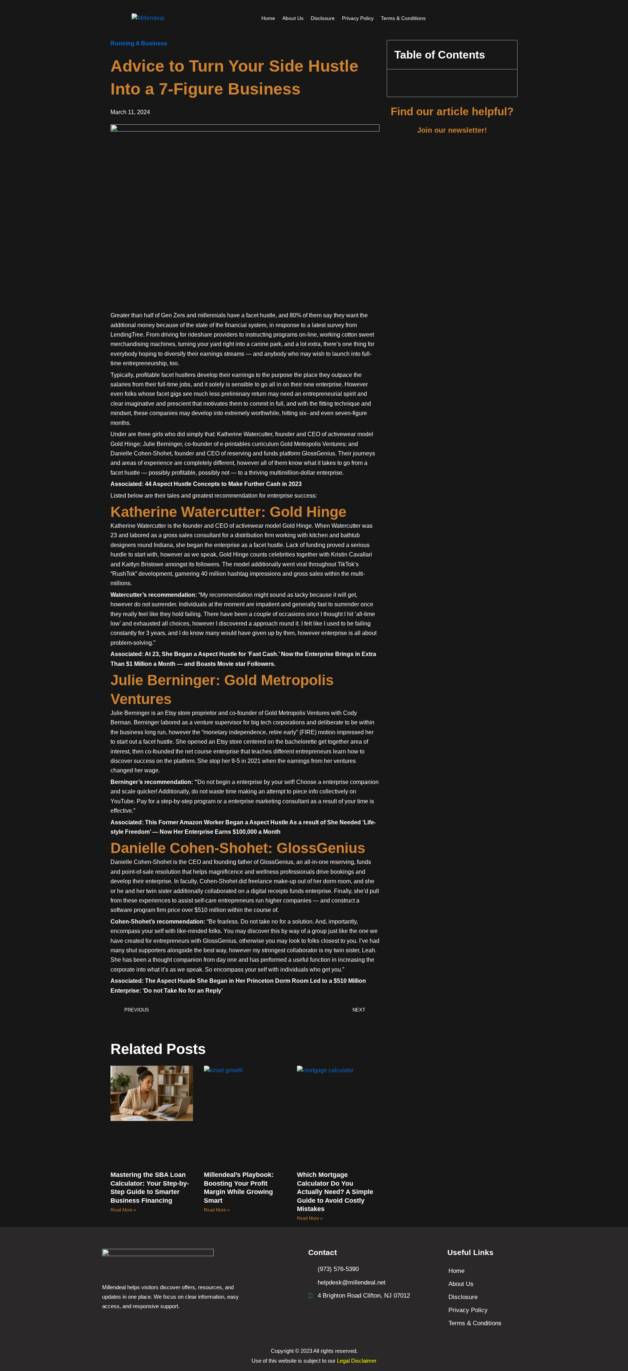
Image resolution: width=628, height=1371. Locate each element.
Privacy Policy (358, 18)
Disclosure (323, 18)
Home (268, 18)
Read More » (123, 1210)
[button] (112, 1027)
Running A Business (138, 43)
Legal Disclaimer (357, 1361)
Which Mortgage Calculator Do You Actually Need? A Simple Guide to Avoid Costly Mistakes (335, 1192)
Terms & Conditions (403, 18)
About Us (292, 18)
